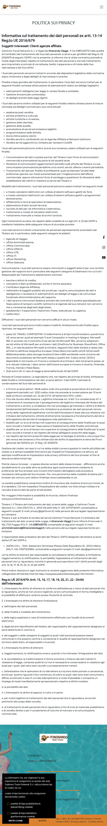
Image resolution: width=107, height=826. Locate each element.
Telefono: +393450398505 (42, 761)
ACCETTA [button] (42, 821)
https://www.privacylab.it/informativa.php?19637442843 (66, 574)
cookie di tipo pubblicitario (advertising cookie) (26, 805)
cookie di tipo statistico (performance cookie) (24, 815)
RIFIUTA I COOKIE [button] (16, 821)
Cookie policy (95, 821)
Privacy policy (78, 821)
